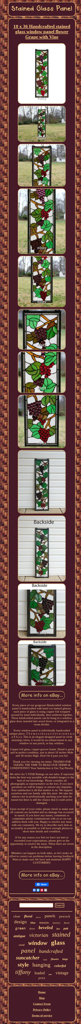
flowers (55, 959)
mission (56, 922)
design (20, 921)
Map (42, 998)
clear (16, 916)
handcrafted (51, 951)
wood (21, 944)
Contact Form (42, 1003)
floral (28, 916)
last (58, 928)
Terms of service (42, 1015)
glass (58, 942)
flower (67, 923)
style (23, 964)
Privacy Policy (42, 1009)
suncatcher (28, 958)
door (32, 928)
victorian (38, 935)
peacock (64, 916)
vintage (62, 973)
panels (50, 915)
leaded (39, 973)
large (65, 959)
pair (65, 928)
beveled (46, 927)
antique (19, 936)
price (41, 978)
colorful (60, 966)
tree (50, 974)
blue (33, 922)
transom (44, 922)
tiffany (23, 972)
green (20, 928)
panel (28, 950)
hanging (41, 965)
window (37, 942)
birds (45, 960)
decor (38, 917)
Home (42, 992)
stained (61, 934)
